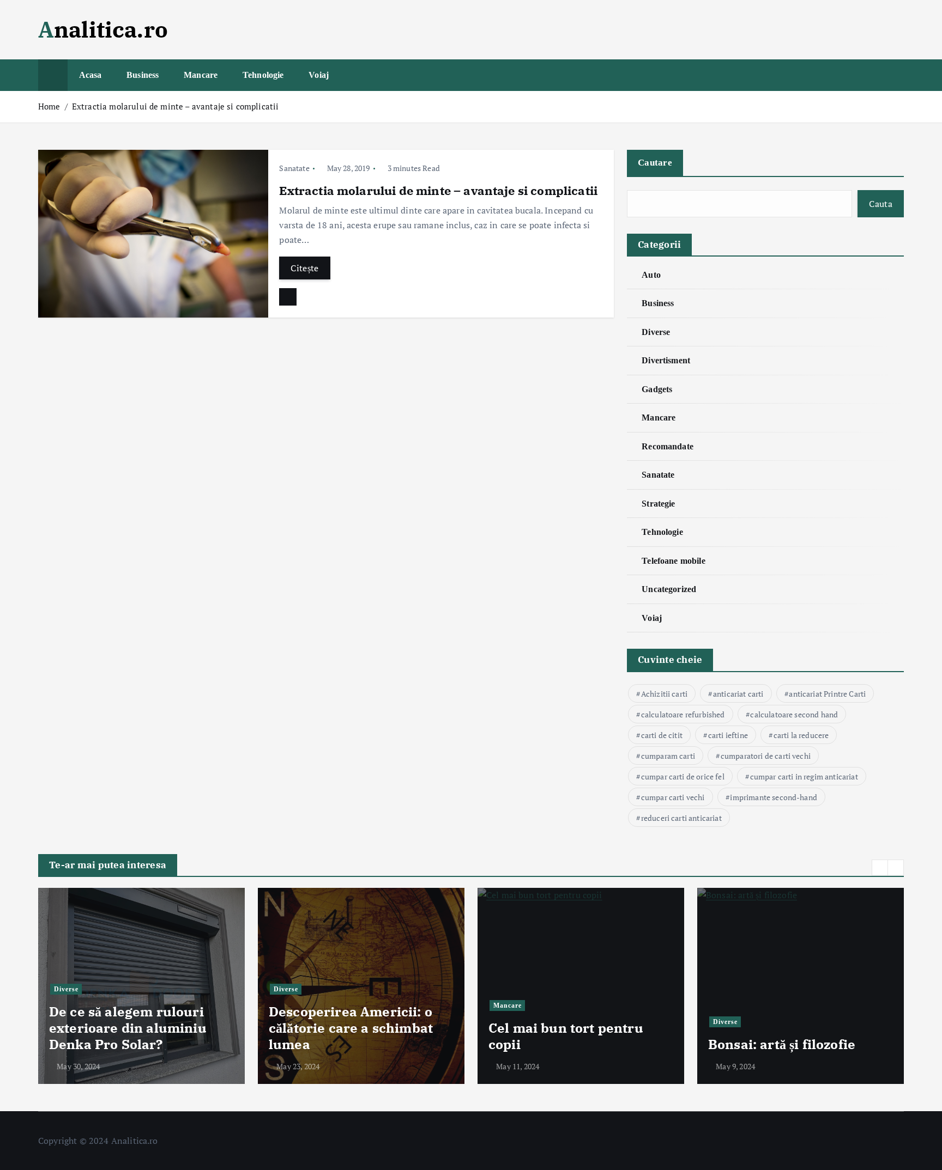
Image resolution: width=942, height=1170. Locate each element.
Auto (651, 274)
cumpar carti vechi (673, 797)
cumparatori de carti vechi (766, 756)
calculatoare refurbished (683, 714)
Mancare (201, 75)
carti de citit (662, 735)
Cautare (655, 162)
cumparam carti (668, 756)
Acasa (90, 75)
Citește (304, 268)
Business (142, 75)
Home (49, 106)
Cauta (880, 204)
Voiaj (319, 75)
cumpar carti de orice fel (682, 776)
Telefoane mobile (673, 560)
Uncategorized (669, 589)
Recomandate (667, 446)
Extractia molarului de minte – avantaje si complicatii (175, 106)
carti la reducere (801, 735)
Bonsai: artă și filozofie (781, 1044)
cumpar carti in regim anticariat (804, 776)
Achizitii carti (664, 693)
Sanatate (294, 168)
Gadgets (657, 389)
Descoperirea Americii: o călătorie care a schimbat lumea (351, 1028)
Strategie (658, 503)
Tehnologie (263, 75)
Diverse (656, 332)
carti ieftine (728, 735)
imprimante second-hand (773, 797)
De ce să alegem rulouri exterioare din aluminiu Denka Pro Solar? (128, 1028)
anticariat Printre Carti (827, 693)
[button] (880, 868)
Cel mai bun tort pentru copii (565, 1036)
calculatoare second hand (794, 714)
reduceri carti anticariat (681, 818)
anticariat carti (738, 693)
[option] (141, 986)
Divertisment (666, 360)
